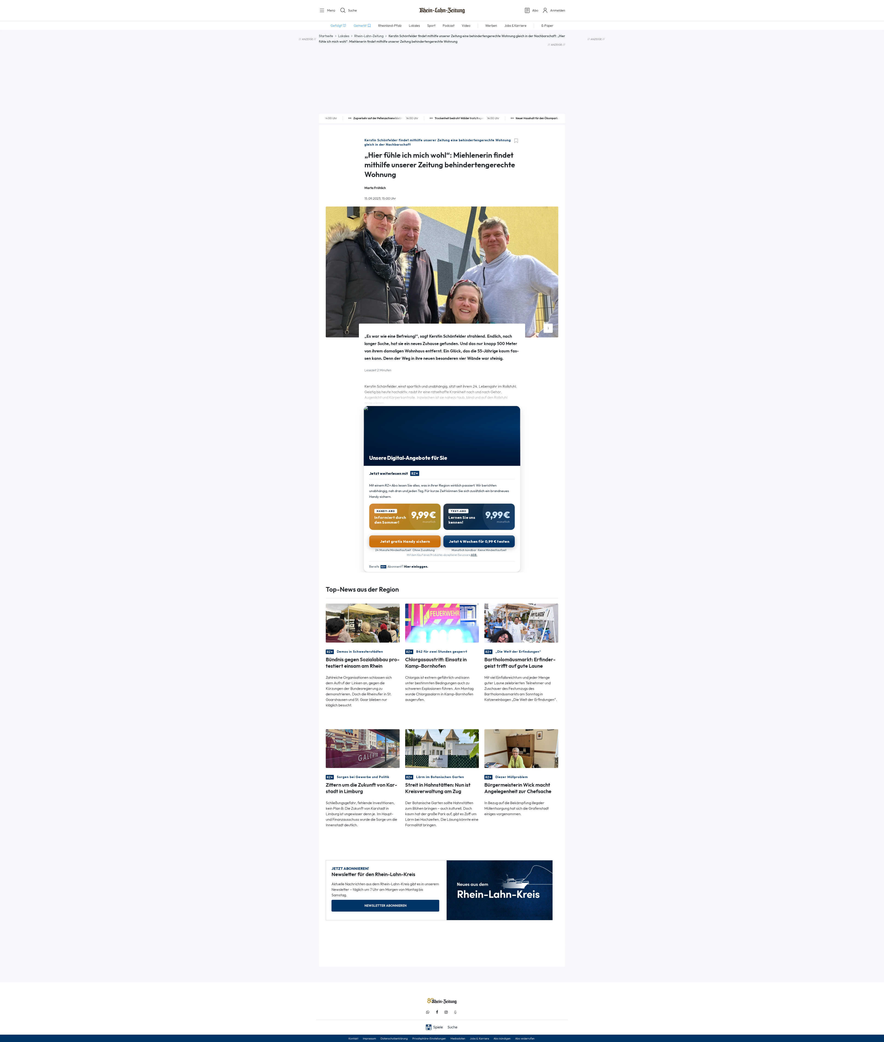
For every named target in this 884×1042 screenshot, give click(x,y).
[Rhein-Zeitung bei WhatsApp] (427, 1012)
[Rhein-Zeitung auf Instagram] (446, 1012)
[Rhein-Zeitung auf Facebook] (437, 1012)
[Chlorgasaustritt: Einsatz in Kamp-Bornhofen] (442, 622)
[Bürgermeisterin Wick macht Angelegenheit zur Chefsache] (521, 748)
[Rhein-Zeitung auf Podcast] (455, 1012)
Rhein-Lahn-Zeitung (369, 36)
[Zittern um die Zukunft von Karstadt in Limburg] (363, 748)
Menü (330, 10)
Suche (352, 10)
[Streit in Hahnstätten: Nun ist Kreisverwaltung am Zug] (442, 748)
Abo (535, 10)
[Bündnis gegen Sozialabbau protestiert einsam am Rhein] (363, 622)
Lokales (343, 36)
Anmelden (557, 10)
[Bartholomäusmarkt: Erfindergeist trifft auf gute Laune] (521, 622)
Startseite (326, 36)
